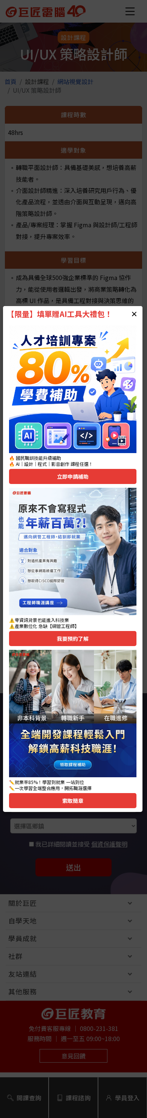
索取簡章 (72, 800)
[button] (134, 314)
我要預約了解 (73, 638)
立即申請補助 (73, 476)
